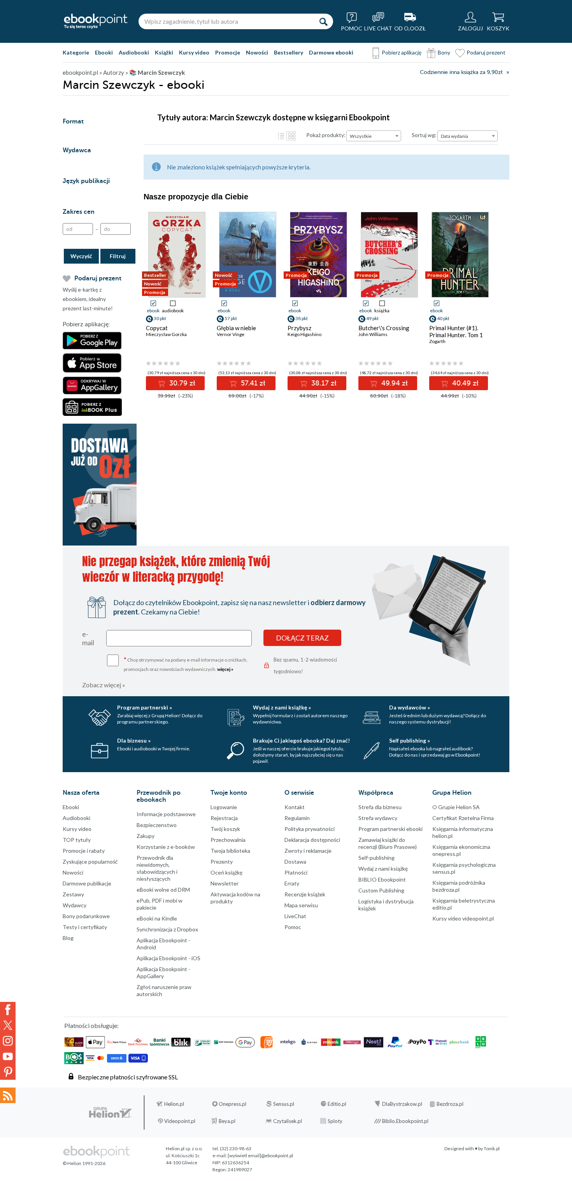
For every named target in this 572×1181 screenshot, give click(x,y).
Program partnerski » (144, 707)
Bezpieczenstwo (157, 825)
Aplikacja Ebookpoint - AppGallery (163, 972)
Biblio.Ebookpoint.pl (405, 1121)
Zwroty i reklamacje (308, 850)
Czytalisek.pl (287, 1121)
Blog (68, 938)
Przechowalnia (228, 839)
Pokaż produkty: (326, 135)
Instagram (8, 1041)
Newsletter (225, 883)
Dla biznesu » (134, 740)
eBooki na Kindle (157, 918)
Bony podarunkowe (86, 916)
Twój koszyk (225, 828)
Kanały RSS (8, 1095)
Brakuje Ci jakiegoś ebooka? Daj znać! (301, 740)
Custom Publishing (381, 890)
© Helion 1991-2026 (84, 1163)
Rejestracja (224, 818)
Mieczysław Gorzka (166, 334)
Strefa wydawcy (377, 818)
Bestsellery (288, 52)
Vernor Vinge (230, 334)
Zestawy (73, 894)
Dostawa (295, 861)
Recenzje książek (304, 894)
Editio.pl (337, 1104)
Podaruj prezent (486, 52)
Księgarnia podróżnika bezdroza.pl (458, 886)
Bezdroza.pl (450, 1104)
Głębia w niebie (236, 327)
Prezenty (222, 861)
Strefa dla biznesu (380, 807)
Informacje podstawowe (166, 814)
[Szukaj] (323, 21)
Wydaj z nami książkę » (282, 707)
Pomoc (292, 927)
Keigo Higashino (304, 334)
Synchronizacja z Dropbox (167, 929)
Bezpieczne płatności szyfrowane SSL (128, 1077)
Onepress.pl (232, 1104)
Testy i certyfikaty (85, 927)
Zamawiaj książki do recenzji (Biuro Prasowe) (387, 843)
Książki (164, 52)
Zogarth (437, 341)
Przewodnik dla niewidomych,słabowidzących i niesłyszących (157, 868)
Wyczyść (81, 256)
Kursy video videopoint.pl (463, 918)
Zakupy (145, 836)
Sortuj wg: (424, 135)
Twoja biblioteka (230, 850)
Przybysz (299, 327)
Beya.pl (227, 1121)
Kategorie (76, 52)
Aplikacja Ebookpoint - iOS (168, 958)
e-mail (88, 638)
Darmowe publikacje (87, 883)
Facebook (8, 1009)
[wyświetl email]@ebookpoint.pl (260, 1155)
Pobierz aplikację (401, 52)
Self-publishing (376, 857)
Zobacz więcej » (103, 684)
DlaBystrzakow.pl (402, 1104)
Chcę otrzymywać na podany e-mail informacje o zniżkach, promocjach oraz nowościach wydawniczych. (185, 663)
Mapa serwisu (301, 905)
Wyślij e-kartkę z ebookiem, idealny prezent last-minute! (88, 299)
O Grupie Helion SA (456, 807)
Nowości (257, 52)
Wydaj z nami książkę (383, 868)
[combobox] (373, 135)
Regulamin (297, 818)
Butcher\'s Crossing (383, 327)
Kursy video (194, 52)
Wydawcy (74, 905)
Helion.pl (174, 1104)
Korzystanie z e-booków (166, 846)
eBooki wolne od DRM (163, 889)
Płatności (295, 872)
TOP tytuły (77, 839)
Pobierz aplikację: (86, 324)
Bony (444, 52)
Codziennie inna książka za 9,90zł (461, 72)
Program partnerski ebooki (390, 828)
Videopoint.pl (179, 1121)
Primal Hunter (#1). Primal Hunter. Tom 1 (456, 331)
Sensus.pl (283, 1104)
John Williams (373, 334)
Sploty (335, 1121)
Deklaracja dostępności (312, 839)
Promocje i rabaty (84, 850)
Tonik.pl (492, 1148)
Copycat (157, 327)
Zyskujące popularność (90, 861)
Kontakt (294, 807)
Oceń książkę (226, 872)
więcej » (225, 669)
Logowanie (224, 807)
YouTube (8, 1056)
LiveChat (295, 916)
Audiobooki (134, 52)
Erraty (291, 883)
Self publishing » (409, 740)
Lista (281, 136)
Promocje (227, 52)
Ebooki (104, 52)
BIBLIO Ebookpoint (382, 879)
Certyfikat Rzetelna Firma (463, 818)
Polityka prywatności (309, 828)
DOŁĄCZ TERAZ (302, 638)
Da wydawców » (409, 707)
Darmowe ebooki (331, 52)
